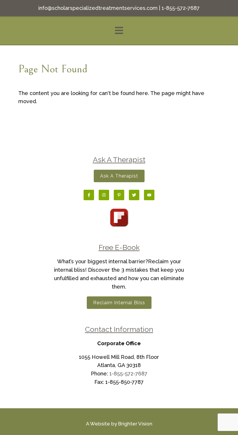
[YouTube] (149, 195)
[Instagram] (104, 195)
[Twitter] (134, 195)
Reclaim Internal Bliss (119, 302)
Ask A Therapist (119, 176)
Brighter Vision (135, 424)
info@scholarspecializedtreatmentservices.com (98, 8)
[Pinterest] (119, 195)
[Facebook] (89, 195)
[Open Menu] (119, 31)
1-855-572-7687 (181, 8)
